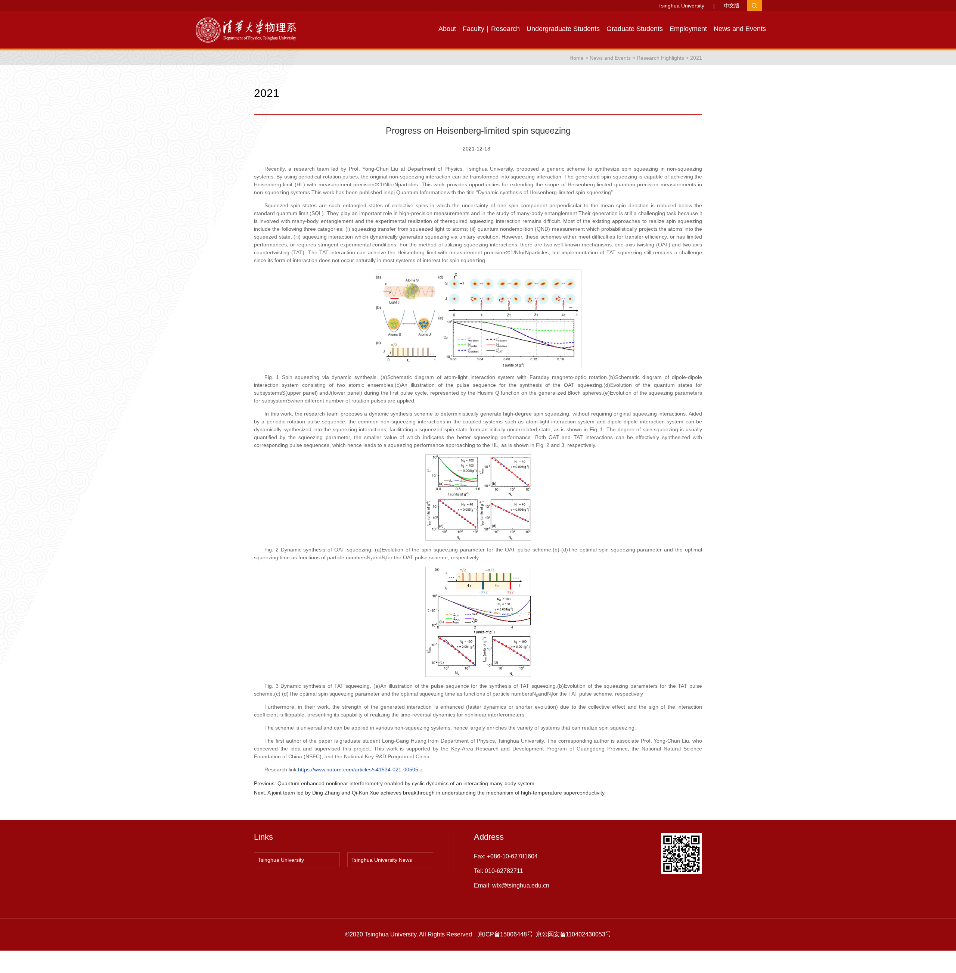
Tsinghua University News (381, 860)
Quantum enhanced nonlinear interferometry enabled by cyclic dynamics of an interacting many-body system (405, 783)
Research (505, 28)
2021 (696, 58)
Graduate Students (634, 28)
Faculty (473, 28)
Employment (688, 28)
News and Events (740, 28)
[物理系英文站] (250, 29)
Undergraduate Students (563, 28)
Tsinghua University (681, 6)
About (447, 28)
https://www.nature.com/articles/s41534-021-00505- (359, 770)
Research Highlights (660, 58)
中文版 (731, 6)
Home (576, 58)
